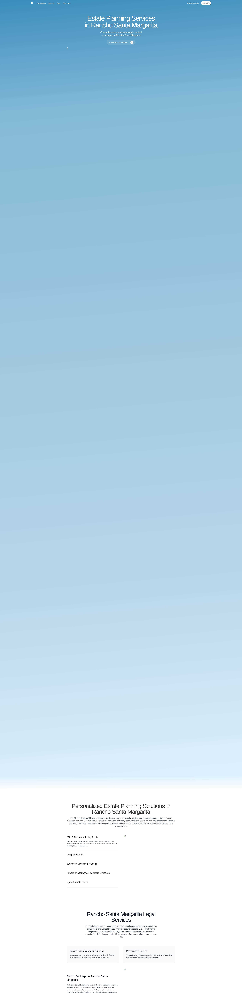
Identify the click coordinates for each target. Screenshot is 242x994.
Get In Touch (67, 3)
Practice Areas (41, 3)
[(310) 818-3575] (188, 3)
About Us (51, 3)
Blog (58, 3)
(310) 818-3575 (194, 3)
